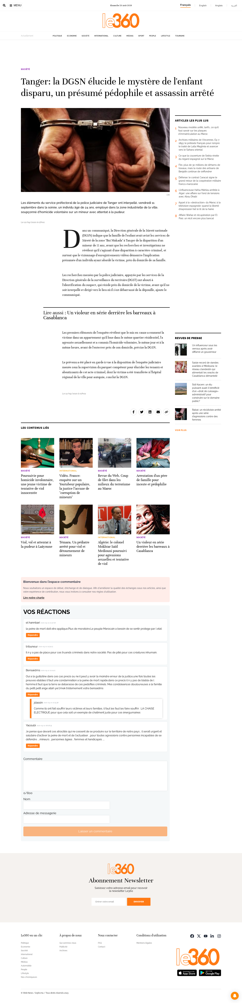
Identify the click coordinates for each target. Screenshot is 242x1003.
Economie (72, 36)
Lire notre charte (33, 597)
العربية (234, 5)
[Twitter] (199, 935)
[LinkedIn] (212, 935)
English (203, 5)
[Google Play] (210, 972)
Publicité (63, 947)
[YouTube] (206, 935)
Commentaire (32, 759)
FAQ (100, 943)
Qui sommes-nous (67, 943)
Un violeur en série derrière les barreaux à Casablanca (99, 315)
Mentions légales (144, 943)
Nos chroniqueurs (29, 977)
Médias (129, 36)
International (101, 36)
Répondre (33, 635)
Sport (141, 36)
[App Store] (187, 972)
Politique (57, 36)
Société (85, 36)
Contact (101, 947)
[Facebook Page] (192, 935)
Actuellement (27, 36)
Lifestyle (165, 36)
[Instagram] (219, 935)
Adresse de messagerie (39, 813)
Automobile (26, 966)
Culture (117, 36)
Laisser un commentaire (95, 831)
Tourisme (180, 36)
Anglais (219, 5)
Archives (63, 950)
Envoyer (139, 901)
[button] (235, 996)
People (152, 36)
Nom (26, 799)
